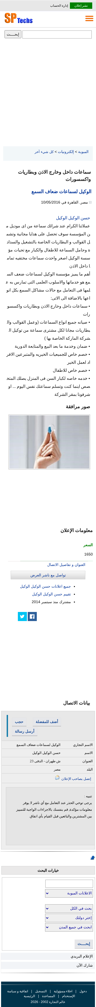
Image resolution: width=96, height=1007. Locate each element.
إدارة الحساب (59, 5)
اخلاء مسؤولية (63, 991)
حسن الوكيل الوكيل (73, 218)
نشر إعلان (81, 5)
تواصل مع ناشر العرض (48, 575)
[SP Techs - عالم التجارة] (18, 23)
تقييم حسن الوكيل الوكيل (51, 594)
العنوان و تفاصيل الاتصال (66, 564)
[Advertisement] (48, 93)
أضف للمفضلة (47, 721)
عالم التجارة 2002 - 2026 (48, 1002)
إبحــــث (84, 944)
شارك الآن (85, 965)
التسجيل (41, 991)
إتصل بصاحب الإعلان (76, 779)
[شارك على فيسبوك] (32, 616)
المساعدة (48, 996)
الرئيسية (29, 996)
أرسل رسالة (24, 731)
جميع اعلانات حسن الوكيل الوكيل (45, 586)
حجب (19, 721)
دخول (83, 991)
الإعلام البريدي (82, 956)
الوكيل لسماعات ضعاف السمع (61, 191)
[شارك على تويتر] (22, 616)
